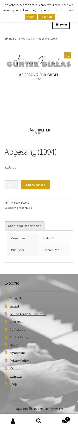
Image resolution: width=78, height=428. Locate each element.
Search (39, 421)
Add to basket (35, 185)
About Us (16, 298)
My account (17, 353)
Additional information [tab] (24, 226)
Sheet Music (26, 38)
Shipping (16, 376)
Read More (46, 16)
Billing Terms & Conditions (28, 314)
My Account (13, 421)
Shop (13, 384)
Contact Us (17, 329)
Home (12, 38)
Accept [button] (30, 16)
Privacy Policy (19, 361)
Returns (15, 368)
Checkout (16, 322)
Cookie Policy (19, 337)
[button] (67, 55)
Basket (14, 306)
